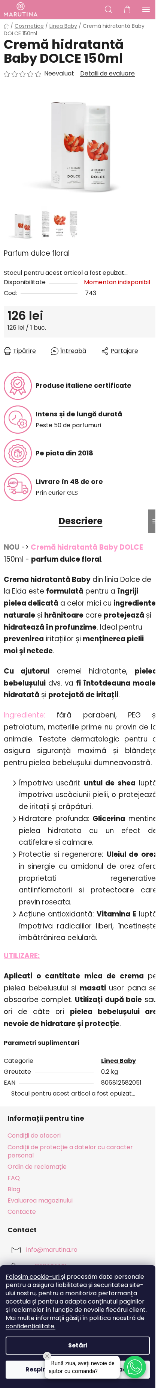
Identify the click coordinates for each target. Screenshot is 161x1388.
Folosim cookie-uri (33, 1276)
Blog (13, 1189)
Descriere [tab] (81, 521)
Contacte (21, 1211)
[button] (135, 1367)
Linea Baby (118, 1060)
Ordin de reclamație (37, 1166)
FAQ (13, 1178)
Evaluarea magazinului (40, 1200)
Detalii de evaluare (107, 73)
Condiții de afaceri (34, 1135)
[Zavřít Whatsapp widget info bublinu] (47, 1356)
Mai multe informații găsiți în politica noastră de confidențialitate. (75, 1322)
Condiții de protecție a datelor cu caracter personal (70, 1151)
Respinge (40, 1369)
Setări (78, 1345)
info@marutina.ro (52, 1250)
